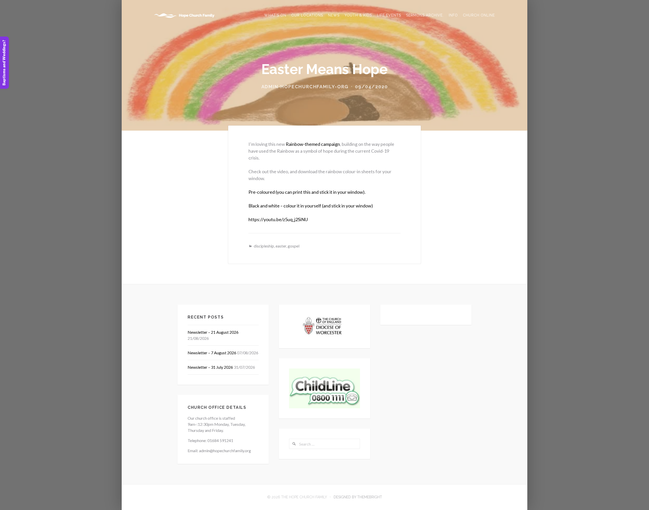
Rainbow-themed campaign (313, 144)
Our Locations (307, 15)
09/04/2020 (371, 86)
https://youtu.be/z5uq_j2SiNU (278, 219)
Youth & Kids (358, 15)
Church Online (479, 15)
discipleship (264, 245)
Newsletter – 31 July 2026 (210, 367)
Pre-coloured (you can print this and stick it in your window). (307, 192)
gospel (293, 245)
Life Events (389, 15)
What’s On (275, 15)
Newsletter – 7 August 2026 (212, 352)
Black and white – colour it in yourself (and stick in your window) (310, 205)
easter (281, 245)
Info (453, 15)
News (333, 15)
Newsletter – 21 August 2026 (213, 332)
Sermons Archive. (425, 15)
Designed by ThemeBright (358, 497)
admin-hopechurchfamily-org (305, 86)
